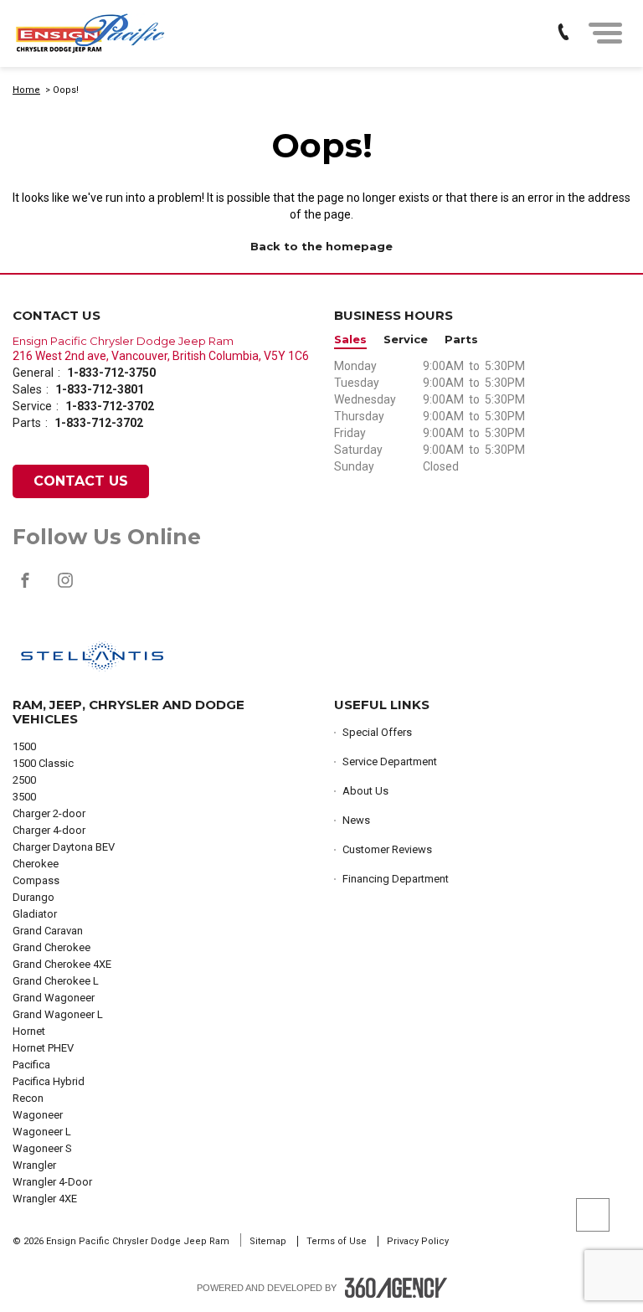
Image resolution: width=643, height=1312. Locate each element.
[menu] (605, 33)
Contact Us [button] (80, 481)
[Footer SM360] (396, 1288)
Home (26, 90)
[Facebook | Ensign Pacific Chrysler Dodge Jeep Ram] (26, 588)
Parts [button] (461, 339)
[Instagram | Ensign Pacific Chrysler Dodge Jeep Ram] (65, 588)
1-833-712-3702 (109, 406)
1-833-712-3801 (99, 389)
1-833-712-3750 (111, 372)
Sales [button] (350, 339)
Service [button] (405, 339)
